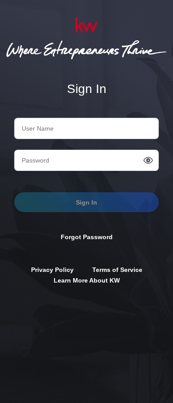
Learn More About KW (87, 280)
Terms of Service (117, 269)
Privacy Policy (52, 269)
